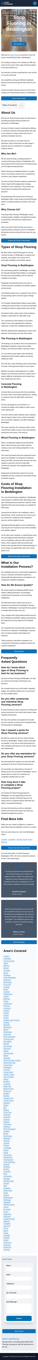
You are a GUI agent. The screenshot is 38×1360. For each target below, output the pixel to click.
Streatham (7, 975)
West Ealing (8, 1136)
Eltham (6, 1055)
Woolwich (7, 1103)
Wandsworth (8, 994)
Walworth (7, 1025)
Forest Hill (7, 985)
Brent (5, 1174)
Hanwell (6, 1143)
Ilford (5, 1186)
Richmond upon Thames (12, 1060)
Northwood (7, 1247)
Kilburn (6, 1105)
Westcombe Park (9, 1063)
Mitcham (4, 842)
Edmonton (7, 1216)
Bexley (6, 1134)
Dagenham (7, 1214)
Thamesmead (8, 1160)
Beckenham (8, 982)
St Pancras (7, 1091)
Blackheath (7, 1027)
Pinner (6, 1228)
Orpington (7, 1058)
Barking (6, 1169)
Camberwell (8, 1003)
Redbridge (7, 1200)
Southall (6, 1164)
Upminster (7, 1245)
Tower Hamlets (9, 1077)
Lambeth (7, 987)
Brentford (7, 1082)
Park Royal (7, 1124)
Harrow (6, 1207)
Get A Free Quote (19, 942)
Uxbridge (7, 1235)
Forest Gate (8, 1155)
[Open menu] (35, 3)
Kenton (6, 1212)
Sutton (30, 839)
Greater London (9, 1074)
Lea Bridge (7, 1148)
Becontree (7, 1209)
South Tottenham (9, 1162)
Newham (7, 1141)
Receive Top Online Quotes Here (19, 556)
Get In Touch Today (19, 98)
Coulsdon (7, 970)
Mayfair (6, 1051)
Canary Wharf (8, 1072)
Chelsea (6, 1022)
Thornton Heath (21, 839)
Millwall (6, 1044)
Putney (6, 1001)
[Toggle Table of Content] (20, 105)
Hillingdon (7, 1202)
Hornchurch (8, 1242)
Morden (6, 968)
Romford (6, 1238)
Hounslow (7, 1115)
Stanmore (7, 1226)
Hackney (7, 1119)
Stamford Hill (8, 1157)
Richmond (7, 1048)
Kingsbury (7, 1188)
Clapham (7, 992)
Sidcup (6, 1079)
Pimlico (6, 1018)
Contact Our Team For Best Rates (19, 240)
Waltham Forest (9, 1205)
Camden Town (9, 1098)
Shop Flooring (15, 55)
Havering (7, 1249)
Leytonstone (8, 1176)
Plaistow (6, 1122)
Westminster (8, 1032)
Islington (6, 1093)
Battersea (7, 999)
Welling (6, 1110)
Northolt (6, 1195)
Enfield (6, 1240)
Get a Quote (18, 44)
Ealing (6, 1152)
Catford (6, 996)
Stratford (6, 1131)
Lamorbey (7, 1084)
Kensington (7, 1041)
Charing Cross (9, 1039)
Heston (6, 1150)
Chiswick (7, 1070)
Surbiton (6, 1011)
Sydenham (7, 980)
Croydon (4, 839)
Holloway (7, 1126)
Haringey (7, 1179)
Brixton (6, 989)
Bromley (6, 1096)
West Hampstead (9, 1129)
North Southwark (9, 1037)
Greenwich (7, 1034)
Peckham (7, 1006)
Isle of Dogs (8, 1046)
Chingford (7, 1223)
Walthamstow (8, 1197)
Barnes (6, 1029)
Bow (5, 1108)
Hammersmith (8, 1053)
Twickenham (8, 1065)
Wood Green (8, 1190)
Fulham (6, 1013)
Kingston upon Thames (12, 1020)
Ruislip (6, 1233)
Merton (6, 973)
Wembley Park (9, 1181)
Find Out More (19, 651)
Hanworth (7, 1117)
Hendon (6, 1183)
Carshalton (11, 839)
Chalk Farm (8, 1112)
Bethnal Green (9, 1089)
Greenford (7, 1171)
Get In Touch (19, 1331)
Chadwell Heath (9, 1219)
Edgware (7, 1221)
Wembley (7, 1167)
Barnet (6, 1231)
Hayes (6, 1193)
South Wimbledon (10, 977)
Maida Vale (7, 1086)
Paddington (7, 1067)
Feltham (6, 1145)
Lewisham (7, 1008)
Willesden (7, 1138)
